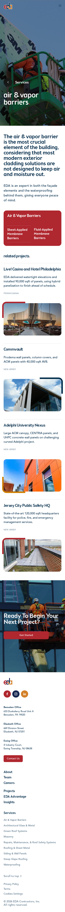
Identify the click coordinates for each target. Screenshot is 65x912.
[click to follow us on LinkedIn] (24, 694)
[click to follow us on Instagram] (16, 694)
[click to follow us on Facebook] (7, 694)
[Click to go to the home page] (8, 5)
